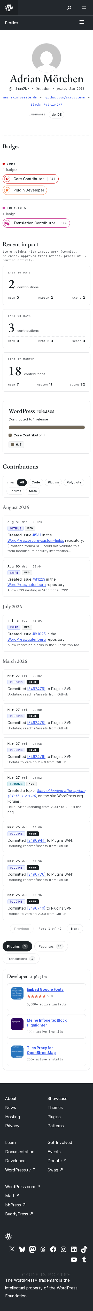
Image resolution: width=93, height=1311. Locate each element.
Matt (12, 1195)
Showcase (57, 1098)
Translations (20, 959)
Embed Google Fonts (45, 989)
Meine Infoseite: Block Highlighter (47, 1022)
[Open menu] (84, 7)
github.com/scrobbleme (66, 97)
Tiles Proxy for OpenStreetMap (41, 1050)
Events (54, 1151)
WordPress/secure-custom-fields (35, 540)
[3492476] (36, 756)
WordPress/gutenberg (26, 584)
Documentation (19, 1151)
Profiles (11, 23)
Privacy (12, 1125)
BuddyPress (19, 1213)
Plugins (53, 482)
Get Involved (60, 1142)
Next (75, 929)
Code (36, 482)
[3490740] (36, 908)
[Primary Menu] (81, 22)
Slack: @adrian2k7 (47, 104)
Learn (10, 1142)
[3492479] (36, 688)
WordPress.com (22, 1186)
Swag (55, 1169)
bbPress (15, 1204)
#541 (37, 535)
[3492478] (36, 722)
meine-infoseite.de (20, 97)
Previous (21, 929)
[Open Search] (69, 7)
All (22, 482)
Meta (33, 491)
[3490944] (36, 840)
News (10, 1107)
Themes (55, 1107)
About (11, 1098)
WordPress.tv (20, 1169)
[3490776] (36, 874)
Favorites (50, 946)
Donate (57, 1160)
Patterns (56, 1125)
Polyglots (74, 482)
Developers (16, 1160)
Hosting (12, 1116)
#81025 (39, 634)
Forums (15, 491)
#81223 (39, 579)
